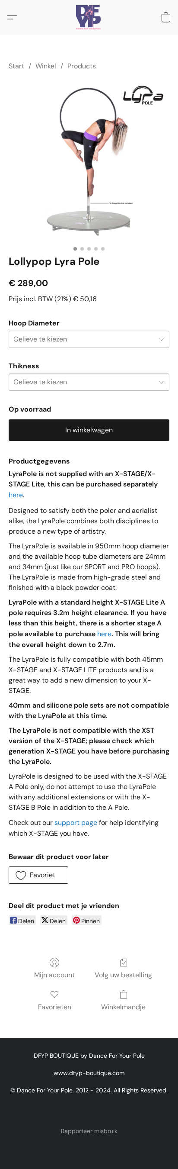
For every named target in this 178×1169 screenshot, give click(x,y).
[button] (89, 17)
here (16, 494)
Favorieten (54, 1006)
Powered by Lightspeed (89, 1146)
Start (16, 66)
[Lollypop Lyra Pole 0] (89, 161)
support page (75, 822)
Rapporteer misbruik (89, 1131)
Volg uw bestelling (123, 974)
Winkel (45, 66)
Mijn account (54, 974)
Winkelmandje (123, 1006)
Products (81, 66)
